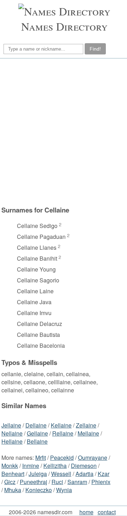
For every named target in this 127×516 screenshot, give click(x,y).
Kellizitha (55, 466)
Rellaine (62, 433)
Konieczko (38, 490)
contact (107, 512)
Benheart (12, 474)
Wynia (64, 490)
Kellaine (61, 425)
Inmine (30, 466)
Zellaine (86, 425)
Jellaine (11, 425)
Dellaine (36, 425)
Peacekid (62, 457)
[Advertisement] (63, 135)
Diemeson (84, 466)
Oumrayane (92, 457)
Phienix (100, 482)
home (86, 512)
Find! (95, 49)
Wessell (61, 474)
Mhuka (12, 490)
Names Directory (64, 26)
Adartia (84, 474)
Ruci (57, 482)
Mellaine (88, 433)
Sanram (77, 482)
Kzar (103, 474)
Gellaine (37, 433)
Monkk (9, 466)
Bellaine (37, 441)
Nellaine (12, 433)
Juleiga (38, 474)
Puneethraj (33, 482)
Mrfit (40, 457)
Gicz (10, 482)
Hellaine (12, 441)
